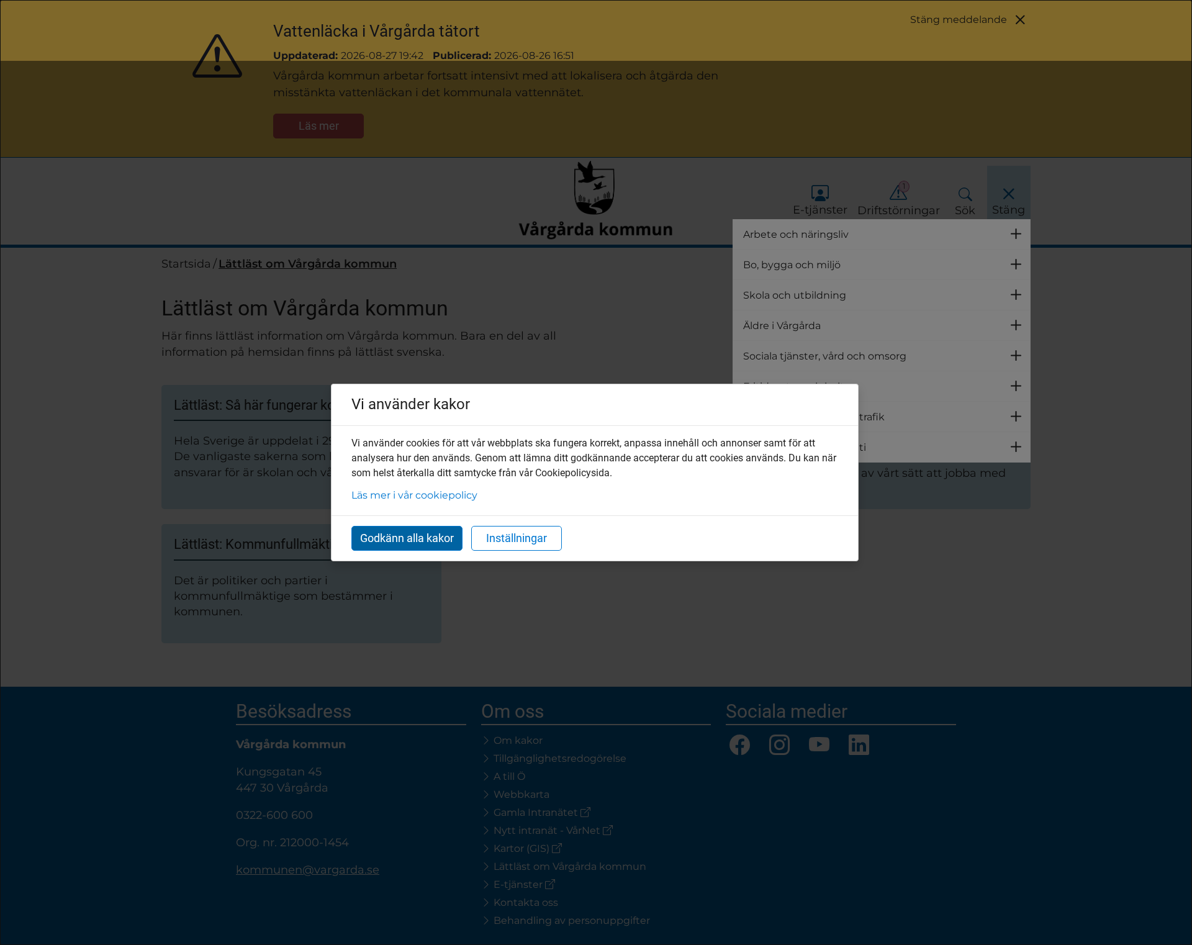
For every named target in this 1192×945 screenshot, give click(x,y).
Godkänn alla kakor (407, 538)
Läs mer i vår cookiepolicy (414, 495)
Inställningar (516, 538)
